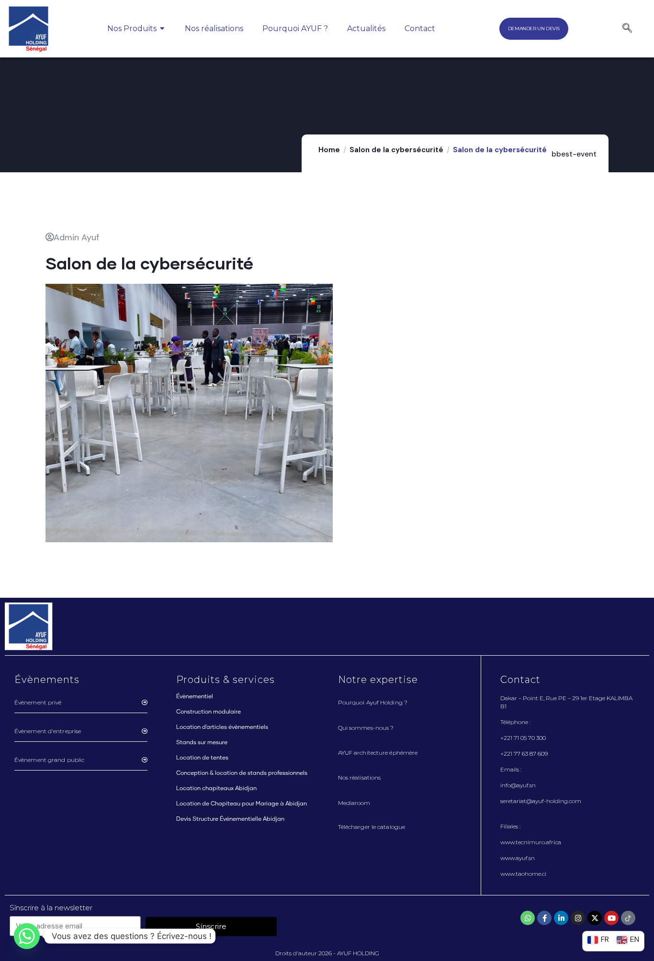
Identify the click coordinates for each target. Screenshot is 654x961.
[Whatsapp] (527, 918)
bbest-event (574, 154)
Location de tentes (202, 758)
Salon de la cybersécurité (396, 150)
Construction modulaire (208, 712)
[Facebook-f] (544, 918)
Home (329, 150)
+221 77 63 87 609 (524, 753)
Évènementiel (194, 697)
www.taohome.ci (523, 873)
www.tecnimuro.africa (530, 842)
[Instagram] (578, 918)
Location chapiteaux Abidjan (216, 789)
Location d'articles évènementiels (222, 727)
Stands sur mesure (201, 743)
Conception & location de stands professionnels (241, 773)
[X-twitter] (594, 918)
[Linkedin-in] (561, 918)
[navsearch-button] (627, 28)
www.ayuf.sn (517, 857)
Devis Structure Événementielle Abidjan (230, 819)
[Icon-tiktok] (628, 918)
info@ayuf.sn (518, 785)
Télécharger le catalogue (371, 826)
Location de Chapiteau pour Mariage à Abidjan (241, 804)
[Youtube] (611, 918)
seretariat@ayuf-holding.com (540, 801)
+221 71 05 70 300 (523, 737)
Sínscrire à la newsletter (51, 907)
